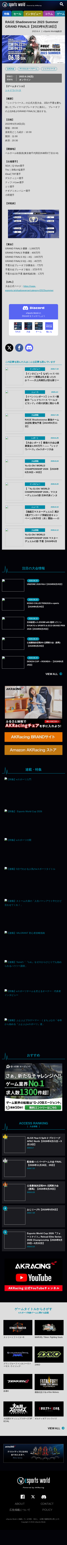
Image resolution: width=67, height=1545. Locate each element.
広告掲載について (19, 1509)
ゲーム (61, 13)
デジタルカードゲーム (28, 69)
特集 (6, 13)
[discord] (43, 1497)
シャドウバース (49, 69)
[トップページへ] (33, 1483)
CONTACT (47, 1503)
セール (17, 13)
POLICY (47, 1509)
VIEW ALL (52, 674)
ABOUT (20, 1503)
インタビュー (33, 13)
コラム (49, 13)
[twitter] (33, 1497)
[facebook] (23, 1497)
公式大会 (10, 69)
